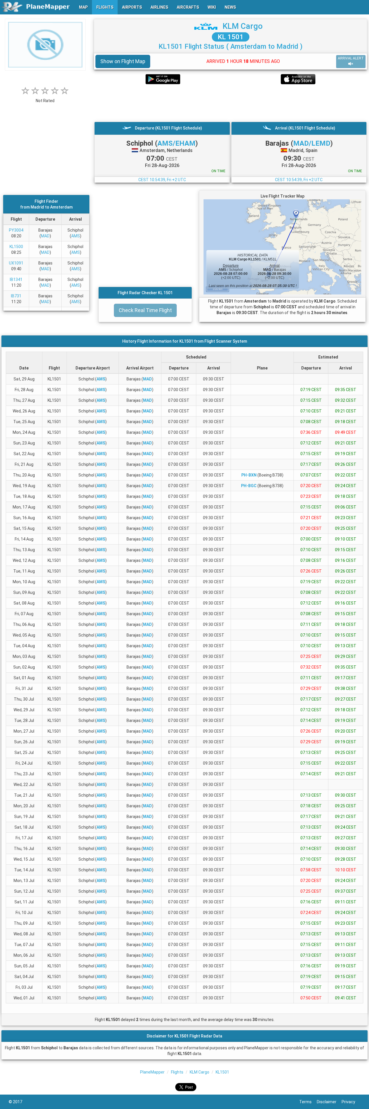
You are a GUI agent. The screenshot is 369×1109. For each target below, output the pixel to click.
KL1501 (222, 1072)
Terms (308, 1101)
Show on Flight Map (122, 61)
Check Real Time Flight (145, 310)
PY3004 (16, 230)
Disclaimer (329, 1101)
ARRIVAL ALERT (351, 58)
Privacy (351, 1101)
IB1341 (16, 279)
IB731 (16, 296)
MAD (45, 236)
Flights (177, 1072)
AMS (75, 236)
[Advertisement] (230, 103)
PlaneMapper (152, 1072)
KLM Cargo (243, 26)
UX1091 (16, 263)
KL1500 (16, 246)
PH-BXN (249, 475)
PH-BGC (249, 485)
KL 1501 (231, 37)
